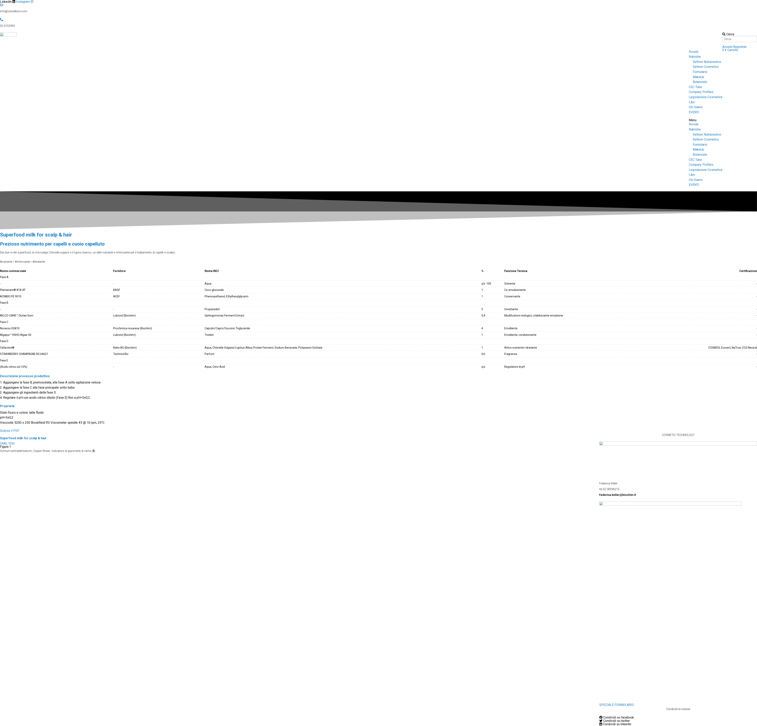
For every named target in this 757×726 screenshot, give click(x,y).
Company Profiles (701, 92)
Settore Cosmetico (706, 67)
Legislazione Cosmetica (705, 97)
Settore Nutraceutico (707, 62)
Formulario (700, 72)
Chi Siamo (696, 107)
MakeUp (698, 77)
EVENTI (694, 112)
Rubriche (695, 57)
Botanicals (700, 82)
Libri (692, 102)
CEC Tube (695, 87)
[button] (734, 47)
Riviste (693, 52)
